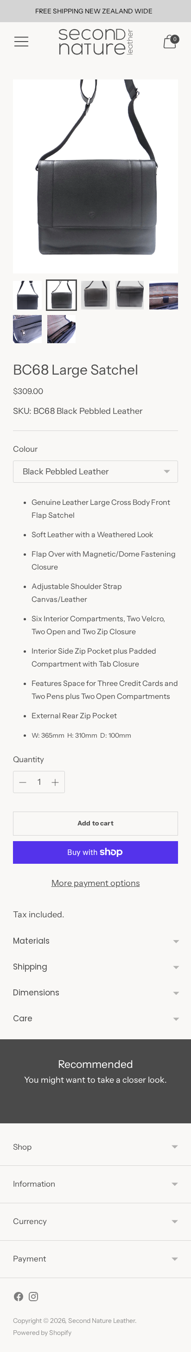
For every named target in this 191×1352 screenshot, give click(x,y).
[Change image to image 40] (61, 329)
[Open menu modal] (21, 42)
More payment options (95, 883)
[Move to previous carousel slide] (13, 1116)
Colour (25, 449)
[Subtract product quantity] (55, 782)
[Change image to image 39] (27, 329)
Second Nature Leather (101, 1320)
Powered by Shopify (42, 1332)
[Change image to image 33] (27, 295)
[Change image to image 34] (61, 295)
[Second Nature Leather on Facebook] (18, 1298)
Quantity (28, 759)
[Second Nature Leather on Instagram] (33, 1298)
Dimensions (36, 992)
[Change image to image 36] (129, 295)
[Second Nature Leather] (95, 41)
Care (22, 1018)
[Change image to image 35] (95, 295)
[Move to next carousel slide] (178, 1116)
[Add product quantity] (22, 782)
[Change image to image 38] (163, 295)
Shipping (30, 966)
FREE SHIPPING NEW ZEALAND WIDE (94, 11)
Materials (31, 940)
